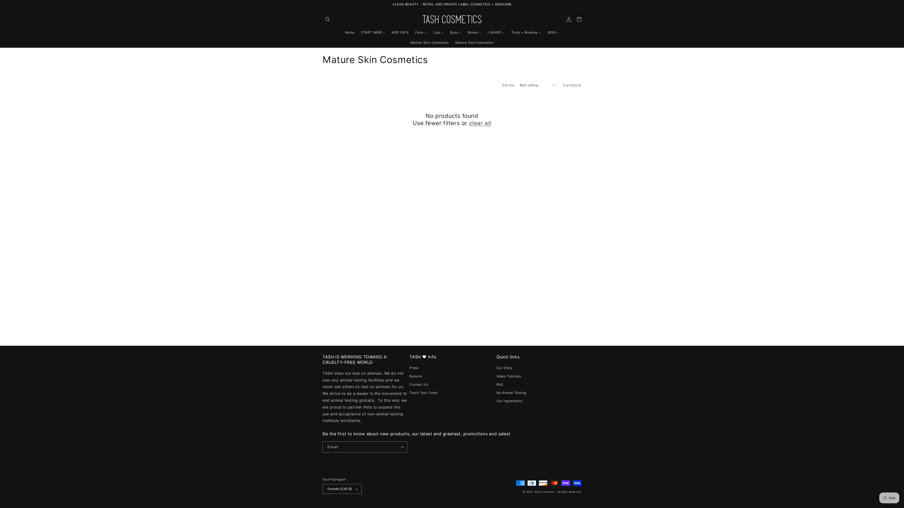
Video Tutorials (508, 376)
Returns (415, 376)
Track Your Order (423, 393)
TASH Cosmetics (544, 491)
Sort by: (508, 85)
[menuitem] (350, 32)
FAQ (499, 384)
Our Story (504, 368)
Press (414, 368)
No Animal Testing (511, 393)
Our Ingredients (509, 401)
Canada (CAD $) (339, 489)
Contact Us (418, 384)
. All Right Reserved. (568, 491)
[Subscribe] (402, 446)
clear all (480, 123)
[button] (328, 19)
